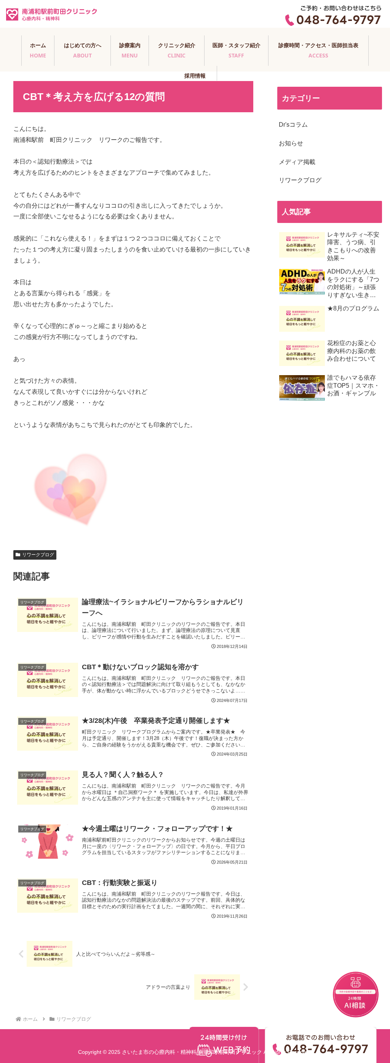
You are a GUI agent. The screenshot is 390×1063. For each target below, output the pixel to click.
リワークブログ (38, 554)
